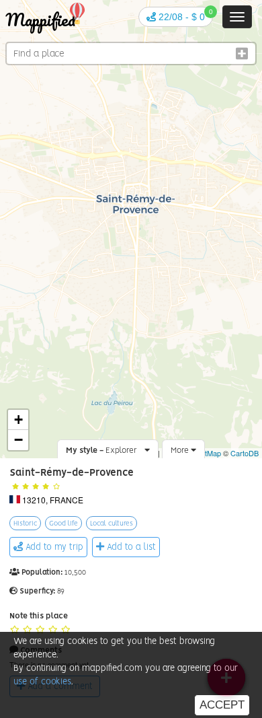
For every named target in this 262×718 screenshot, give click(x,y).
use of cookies (42, 682)
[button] (176, 17)
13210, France (52, 499)
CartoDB (244, 452)
